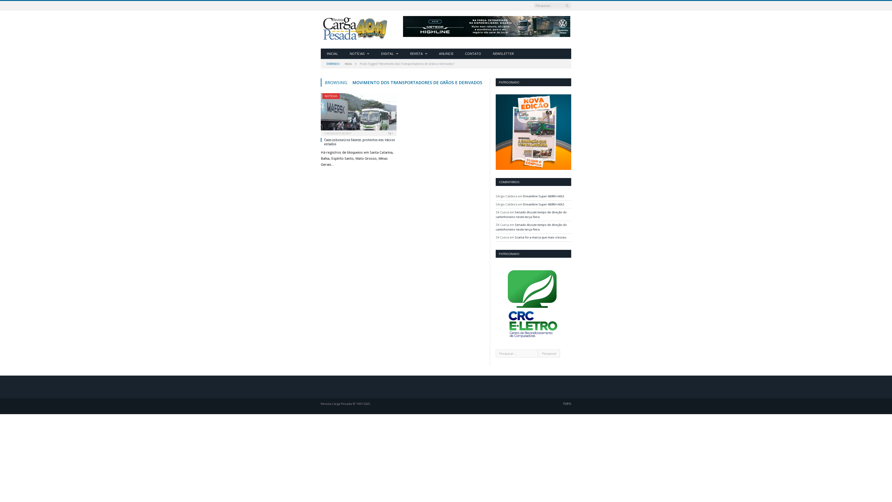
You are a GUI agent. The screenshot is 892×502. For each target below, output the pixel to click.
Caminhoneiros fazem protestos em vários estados (359, 142)
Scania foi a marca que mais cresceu (540, 237)
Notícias (357, 53)
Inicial (332, 53)
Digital (387, 53)
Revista (416, 53)
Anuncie (446, 53)
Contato (473, 53)
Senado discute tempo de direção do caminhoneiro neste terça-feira (531, 214)
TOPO (567, 404)
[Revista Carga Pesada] (355, 28)
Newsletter (503, 53)
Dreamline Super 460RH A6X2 (543, 196)
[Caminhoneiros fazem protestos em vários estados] (359, 113)
